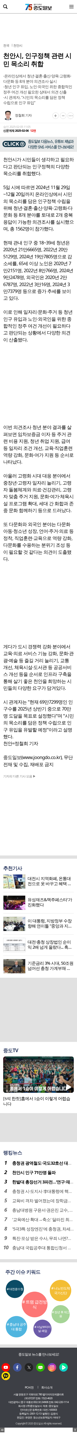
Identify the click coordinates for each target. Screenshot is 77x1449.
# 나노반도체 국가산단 (60, 1290)
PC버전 (29, 1387)
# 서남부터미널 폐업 (42, 1329)
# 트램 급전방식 (34, 1304)
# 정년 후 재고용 (61, 1314)
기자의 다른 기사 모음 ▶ (19, 776)
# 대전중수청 (15, 1289)
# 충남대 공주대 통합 (16, 1326)
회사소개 (46, 1387)
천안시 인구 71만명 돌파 (34, 1172)
